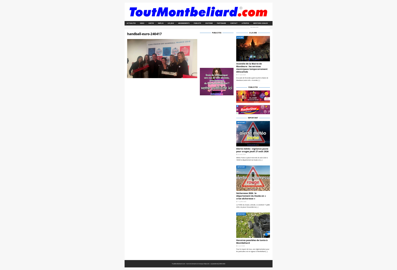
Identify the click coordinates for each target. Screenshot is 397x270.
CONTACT (233, 23)
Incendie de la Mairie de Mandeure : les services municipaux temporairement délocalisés (252, 67)
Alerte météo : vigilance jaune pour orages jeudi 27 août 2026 (252, 150)
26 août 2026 (242, 154)
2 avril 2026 (241, 246)
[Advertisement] (217, 50)
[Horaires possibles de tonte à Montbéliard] (253, 225)
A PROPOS (245, 23)
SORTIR (151, 23)
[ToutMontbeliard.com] (199, 20)
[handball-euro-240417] (162, 77)
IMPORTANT (253, 118)
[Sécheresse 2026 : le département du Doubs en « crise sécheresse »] (253, 178)
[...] (259, 80)
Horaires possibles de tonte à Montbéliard (252, 241)
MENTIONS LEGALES (260, 23)
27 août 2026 (242, 75)
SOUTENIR (209, 23)
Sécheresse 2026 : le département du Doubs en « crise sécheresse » (251, 196)
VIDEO (142, 23)
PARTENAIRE (221, 23)
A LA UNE (253, 33)
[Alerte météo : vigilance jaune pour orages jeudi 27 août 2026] (253, 133)
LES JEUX (171, 23)
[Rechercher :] (259, 27)
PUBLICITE (197, 23)
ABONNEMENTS (184, 23)
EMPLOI (160, 23)
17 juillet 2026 (242, 201)
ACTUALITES (131, 23)
